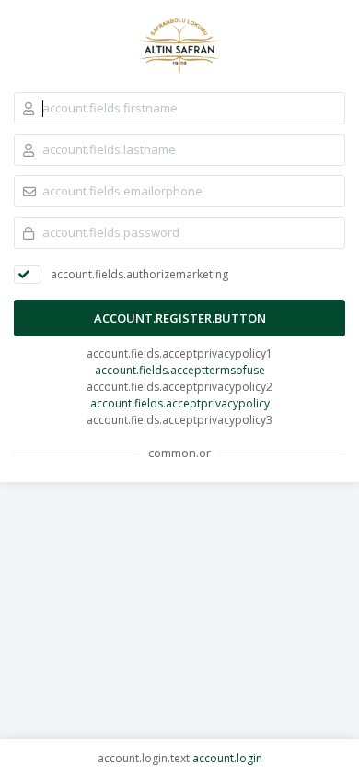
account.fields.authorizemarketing (139, 274)
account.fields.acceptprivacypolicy (180, 403)
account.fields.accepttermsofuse (180, 370)
